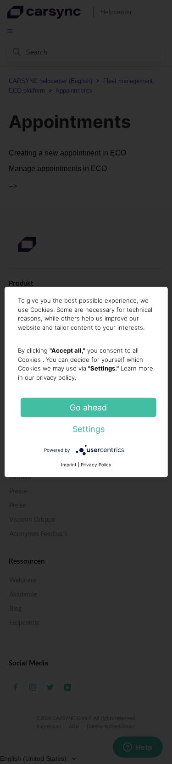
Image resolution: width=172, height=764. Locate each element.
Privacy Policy (96, 464)
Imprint (69, 464)
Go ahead (88, 407)
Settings (88, 429)
